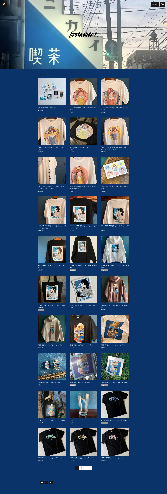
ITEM (47, 74)
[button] (155, 4)
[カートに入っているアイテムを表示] (162, 4)
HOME (40, 74)
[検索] (4, 4)
